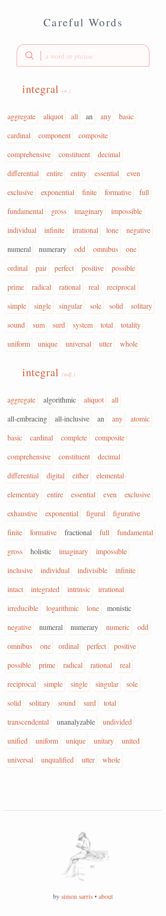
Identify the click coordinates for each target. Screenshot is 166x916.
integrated (45, 589)
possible (123, 268)
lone (112, 230)
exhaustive (22, 513)
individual (21, 230)
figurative (126, 513)
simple (16, 306)
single (42, 306)
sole (95, 306)
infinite (54, 230)
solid (116, 306)
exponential (57, 192)
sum (39, 325)
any (106, 116)
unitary (104, 740)
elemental (110, 475)
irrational (85, 230)
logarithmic (62, 608)
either (80, 475)
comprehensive (29, 154)
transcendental (28, 722)
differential (23, 173)
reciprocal (121, 287)
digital (56, 475)
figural (95, 513)
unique (48, 343)
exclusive (20, 192)
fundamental (25, 211)
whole (129, 343)
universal (78, 343)
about (106, 896)
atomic (140, 418)
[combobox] (83, 55)
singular (70, 306)
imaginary (88, 211)
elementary (23, 494)
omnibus (105, 249)
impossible (126, 211)
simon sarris (77, 896)
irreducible (22, 608)
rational (70, 287)
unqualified (57, 759)
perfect (64, 268)
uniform (18, 343)
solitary (141, 306)
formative (118, 192)
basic (126, 116)
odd (79, 249)
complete (74, 437)
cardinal (18, 135)
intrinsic (78, 589)
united (131, 740)
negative (138, 230)
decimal (109, 154)
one (131, 249)
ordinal (17, 268)
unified (17, 740)
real (94, 287)
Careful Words (83, 22)
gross (58, 211)
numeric (118, 627)
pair (41, 268)
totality (131, 325)
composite (93, 135)
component (54, 135)
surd (59, 325)
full (144, 192)
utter (105, 343)
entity (79, 173)
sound (16, 325)
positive (93, 268)
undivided (117, 722)
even (133, 173)
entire (55, 173)
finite (89, 192)
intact (15, 589)
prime (15, 287)
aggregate (21, 116)
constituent (74, 154)
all (74, 116)
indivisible (92, 570)
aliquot (53, 116)
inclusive (20, 570)
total (107, 325)
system (83, 325)
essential (107, 173)
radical (41, 287)
